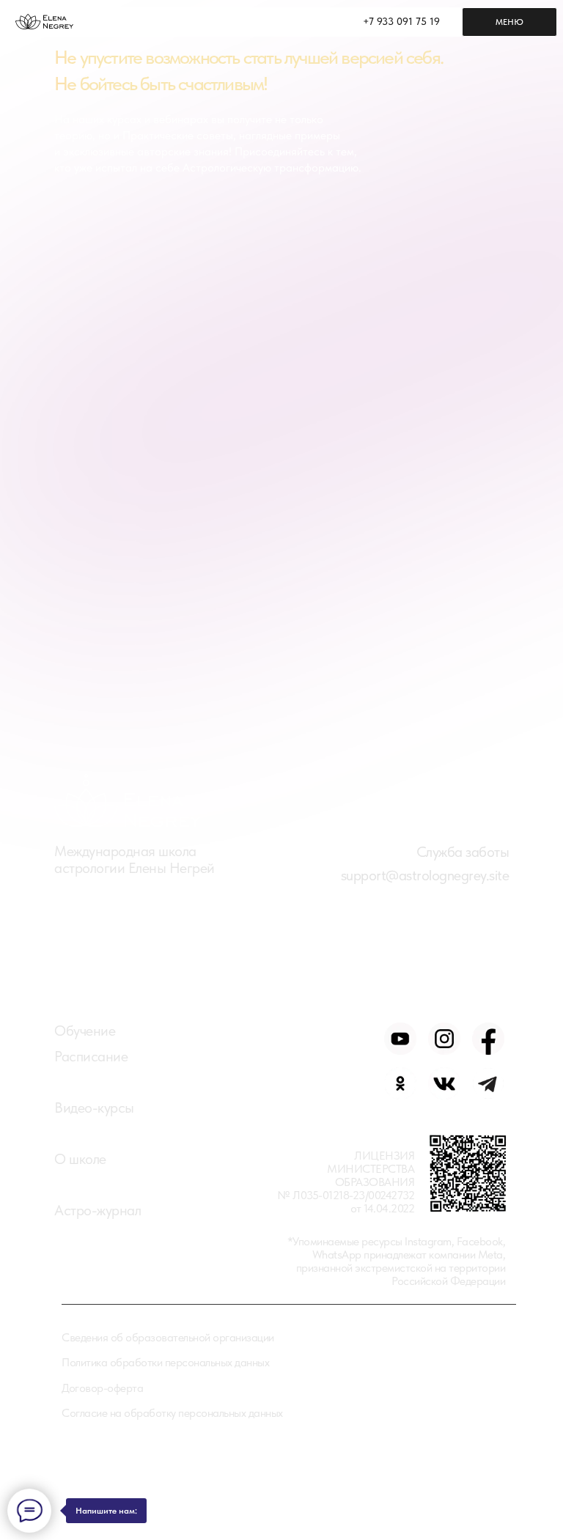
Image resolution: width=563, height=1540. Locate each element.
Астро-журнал (97, 1210)
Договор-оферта (102, 1388)
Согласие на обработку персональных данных (172, 1413)
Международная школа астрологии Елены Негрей (134, 859)
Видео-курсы (94, 1107)
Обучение (84, 1030)
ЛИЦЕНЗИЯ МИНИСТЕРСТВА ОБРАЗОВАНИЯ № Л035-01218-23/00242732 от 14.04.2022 (345, 1182)
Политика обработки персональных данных (165, 1362)
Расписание (91, 1056)
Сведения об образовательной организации (168, 1337)
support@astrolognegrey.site (425, 875)
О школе (80, 1159)
